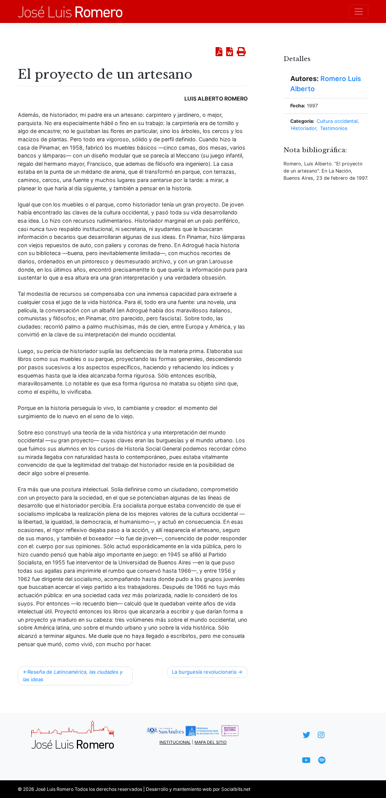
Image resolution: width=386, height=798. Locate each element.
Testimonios (334, 128)
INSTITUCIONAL (175, 742)
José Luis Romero (54, 789)
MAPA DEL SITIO (211, 742)
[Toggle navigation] (358, 11)
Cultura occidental (337, 121)
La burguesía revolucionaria (204, 672)
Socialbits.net (235, 789)
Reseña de (73, 675)
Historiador (303, 128)
